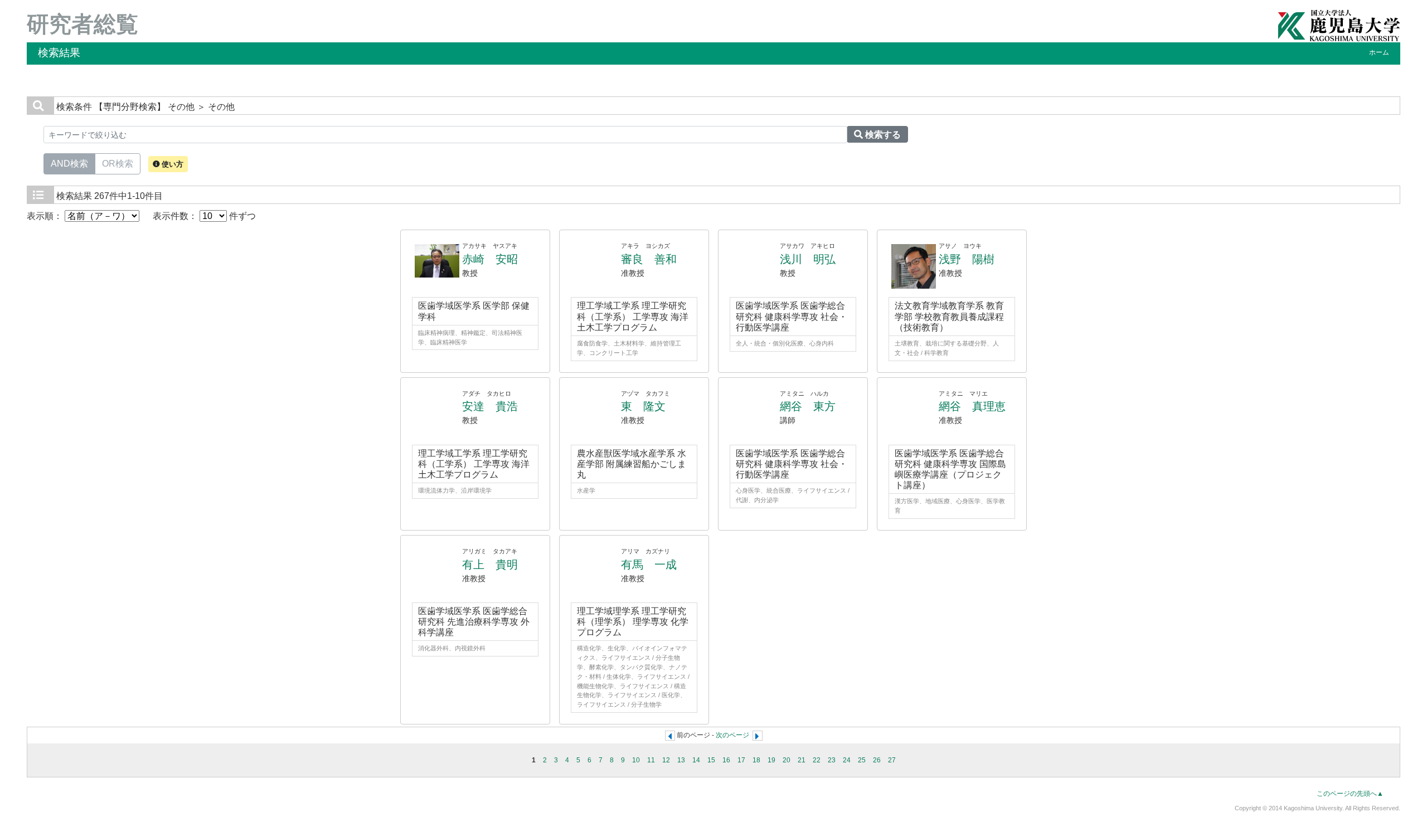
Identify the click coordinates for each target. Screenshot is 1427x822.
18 (756, 760)
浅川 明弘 (808, 259)
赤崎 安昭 (490, 259)
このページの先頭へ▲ (1350, 793)
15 (711, 760)
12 (666, 760)
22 (817, 760)
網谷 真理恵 (972, 406)
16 (726, 760)
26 (877, 760)
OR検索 (117, 163)
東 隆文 (643, 406)
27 (892, 760)
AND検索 (69, 163)
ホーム (1379, 52)
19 (771, 760)
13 (681, 760)
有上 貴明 (490, 564)
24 (847, 760)
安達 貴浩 (490, 406)
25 (862, 760)
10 (636, 760)
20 (786, 760)
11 (651, 760)
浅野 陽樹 (966, 259)
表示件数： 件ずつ (204, 216)
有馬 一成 (649, 564)
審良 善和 (649, 259)
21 (801, 760)
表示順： (46, 216)
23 (832, 760)
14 (696, 760)
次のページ (732, 735)
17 (741, 760)
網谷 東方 (808, 406)
